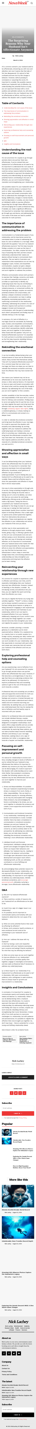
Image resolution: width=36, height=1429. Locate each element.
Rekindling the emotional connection (16, 116)
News (3, 1387)
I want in (17, 1113)
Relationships (18, 37)
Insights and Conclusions (12, 144)
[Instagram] (9, 1353)
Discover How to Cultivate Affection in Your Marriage (9, 1040)
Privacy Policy (23, 1118)
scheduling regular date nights (18, 409)
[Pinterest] (20, 1093)
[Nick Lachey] (18, 1053)
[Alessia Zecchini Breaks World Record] (7, 1132)
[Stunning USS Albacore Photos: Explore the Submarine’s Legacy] (7, 1149)
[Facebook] (11, 1093)
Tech (3, 1399)
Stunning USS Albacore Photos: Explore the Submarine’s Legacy (23, 1149)
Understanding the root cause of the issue (18, 108)
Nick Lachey (19, 56)
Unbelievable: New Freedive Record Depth (17, 1241)
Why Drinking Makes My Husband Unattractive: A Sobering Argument (26, 1041)
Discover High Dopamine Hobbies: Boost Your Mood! (22, 1167)
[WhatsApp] (24, 1093)
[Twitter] (16, 1093)
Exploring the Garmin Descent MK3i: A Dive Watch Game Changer (22, 1158)
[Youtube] (19, 1353)
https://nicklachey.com (18, 1064)
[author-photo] (3, 1212)
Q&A (5, 141)
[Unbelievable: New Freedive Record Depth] (7, 1141)
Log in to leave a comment (18, 1077)
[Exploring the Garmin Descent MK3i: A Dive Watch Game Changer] (7, 1158)
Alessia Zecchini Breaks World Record (22, 1132)
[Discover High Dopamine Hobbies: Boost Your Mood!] (7, 1166)
